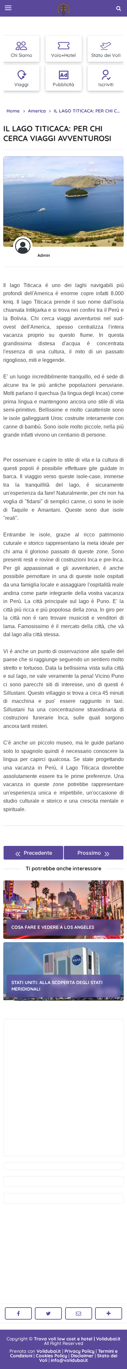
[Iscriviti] (108, 1313)
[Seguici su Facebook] (18, 1313)
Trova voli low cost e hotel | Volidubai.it (77, 1339)
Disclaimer (82, 1356)
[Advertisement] (63, 1087)
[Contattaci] (78, 1313)
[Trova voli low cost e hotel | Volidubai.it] (63, 9)
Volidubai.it (48, 1351)
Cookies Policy (51, 1356)
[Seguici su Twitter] (48, 1313)
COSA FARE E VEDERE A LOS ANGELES (52, 927)
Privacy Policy (79, 1351)
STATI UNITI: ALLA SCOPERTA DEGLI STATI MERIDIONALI (57, 986)
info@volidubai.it (69, 1360)
